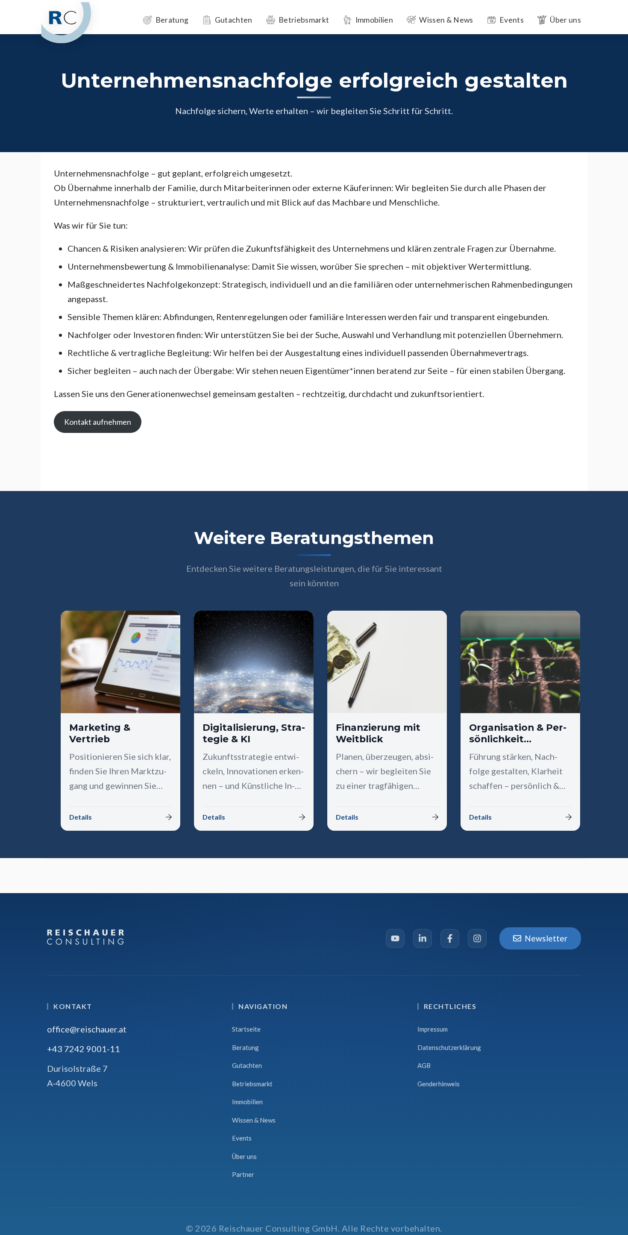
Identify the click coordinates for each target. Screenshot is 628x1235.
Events (242, 1138)
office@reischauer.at (86, 1029)
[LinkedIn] (422, 938)
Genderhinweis (438, 1084)
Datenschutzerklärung (449, 1047)
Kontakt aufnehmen (97, 421)
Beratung (245, 1047)
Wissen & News (254, 1120)
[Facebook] (449, 938)
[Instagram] (477, 938)
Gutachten (247, 1065)
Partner (243, 1174)
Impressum (432, 1029)
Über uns (244, 1156)
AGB (424, 1065)
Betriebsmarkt (252, 1084)
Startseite (246, 1029)
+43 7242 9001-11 (83, 1049)
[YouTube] (395, 938)
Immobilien (247, 1102)
